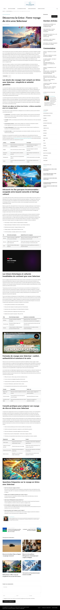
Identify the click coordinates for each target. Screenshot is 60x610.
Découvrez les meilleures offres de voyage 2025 (22, 138)
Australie (45, 120)
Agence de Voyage (41, 8)
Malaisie (45, 148)
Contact (39, 607)
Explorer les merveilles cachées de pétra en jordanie (49, 56)
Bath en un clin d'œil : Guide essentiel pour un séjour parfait (50, 77)
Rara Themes (6, 608)
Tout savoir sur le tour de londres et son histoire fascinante (49, 30)
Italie (44, 143)
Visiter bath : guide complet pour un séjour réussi (49, 40)
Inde (44, 140)
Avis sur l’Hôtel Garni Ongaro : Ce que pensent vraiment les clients (49, 174)
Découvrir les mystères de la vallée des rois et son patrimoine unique (49, 25)
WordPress (13, 608)
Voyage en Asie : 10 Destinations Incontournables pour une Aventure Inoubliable (49, 72)
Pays (4, 8)
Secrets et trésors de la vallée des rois (49, 52)
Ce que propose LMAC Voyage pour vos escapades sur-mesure (50, 183)
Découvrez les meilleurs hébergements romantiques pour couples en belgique (30, 555)
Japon (44, 145)
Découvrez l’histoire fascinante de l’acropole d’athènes (50, 44)
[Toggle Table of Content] (9, 76)
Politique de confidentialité (20, 608)
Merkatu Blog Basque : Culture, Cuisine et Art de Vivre (50, 169)
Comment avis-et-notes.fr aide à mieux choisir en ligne (50, 178)
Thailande (45, 160)
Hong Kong (45, 138)
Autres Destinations (32, 8)
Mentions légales (54, 607)
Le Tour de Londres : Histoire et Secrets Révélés (49, 60)
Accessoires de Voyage (21, 8)
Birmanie (45, 125)
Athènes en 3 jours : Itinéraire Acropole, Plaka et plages (49, 87)
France (44, 135)
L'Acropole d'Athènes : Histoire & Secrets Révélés (50, 84)
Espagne (45, 133)
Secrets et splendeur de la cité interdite (49, 68)
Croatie (44, 130)
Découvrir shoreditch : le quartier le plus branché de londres (49, 64)
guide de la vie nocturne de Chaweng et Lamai (49, 80)
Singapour (45, 155)
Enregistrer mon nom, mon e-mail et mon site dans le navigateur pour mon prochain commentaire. (19, 598)
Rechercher (45, 14)
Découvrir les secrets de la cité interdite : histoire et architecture (50, 35)
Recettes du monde (11, 8)
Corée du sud (46, 128)
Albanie (44, 118)
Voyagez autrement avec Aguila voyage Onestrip (50, 186)
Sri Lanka (45, 158)
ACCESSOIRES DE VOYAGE (48, 113)
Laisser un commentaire (6, 24)
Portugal (45, 150)
